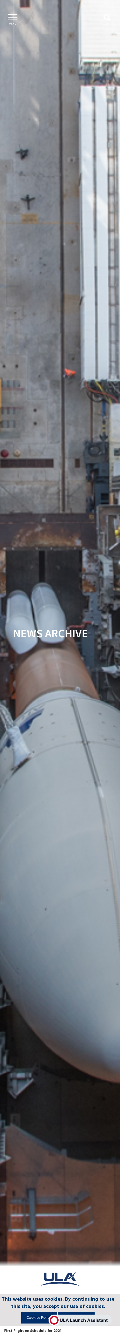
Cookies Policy (39, 1318)
